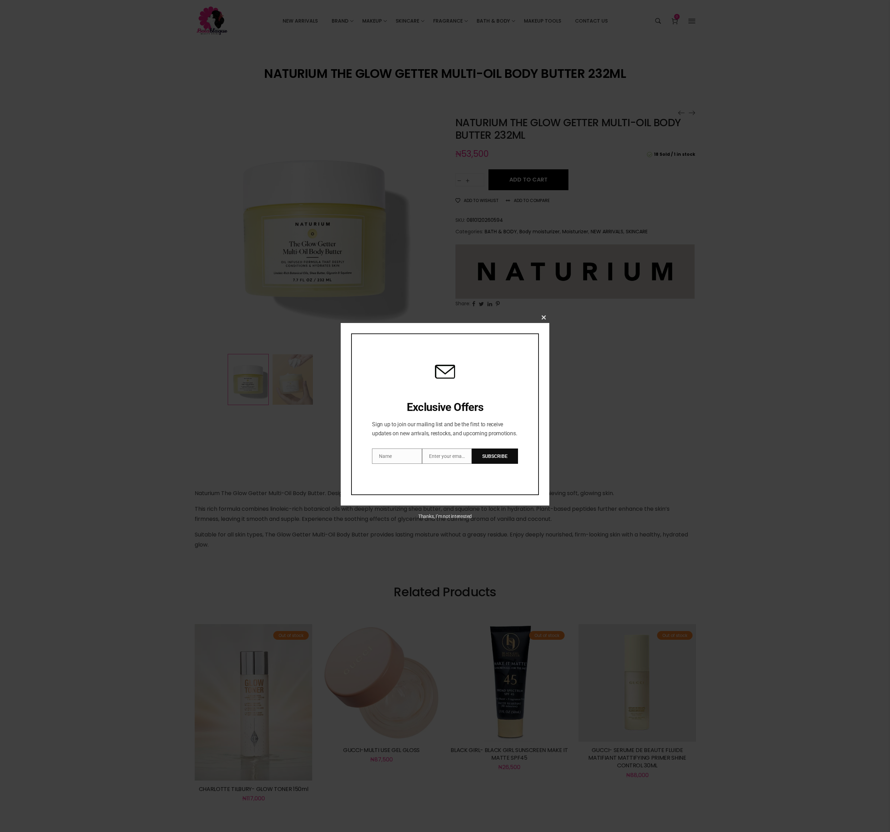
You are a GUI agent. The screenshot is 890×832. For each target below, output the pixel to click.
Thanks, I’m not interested (445, 516)
